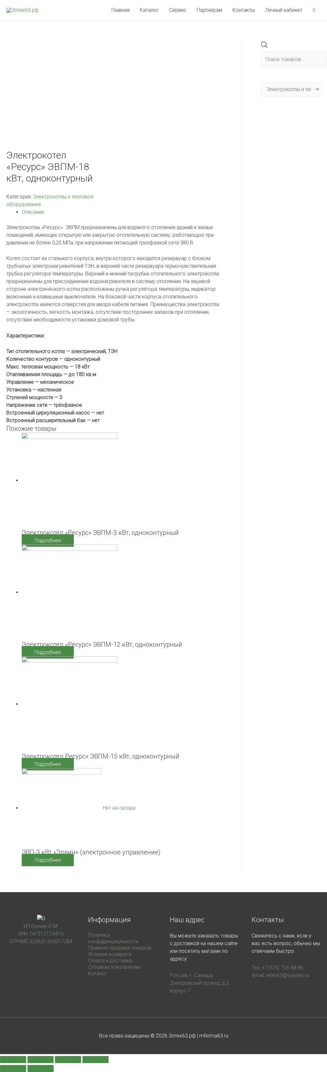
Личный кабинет (283, 10)
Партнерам (209, 10)
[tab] (122, 212)
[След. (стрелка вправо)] (40, 1068)
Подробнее (47, 540)
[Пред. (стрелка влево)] (13, 1068)
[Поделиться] (40, 1059)
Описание (33, 212)
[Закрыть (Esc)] (13, 1059)
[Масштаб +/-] (95, 1059)
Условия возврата (109, 954)
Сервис (177, 10)
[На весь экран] (68, 1059)
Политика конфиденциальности (113, 938)
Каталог (149, 10)
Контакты (243, 10)
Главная (120, 10)
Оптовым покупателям (114, 967)
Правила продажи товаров (119, 948)
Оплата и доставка (110, 961)
